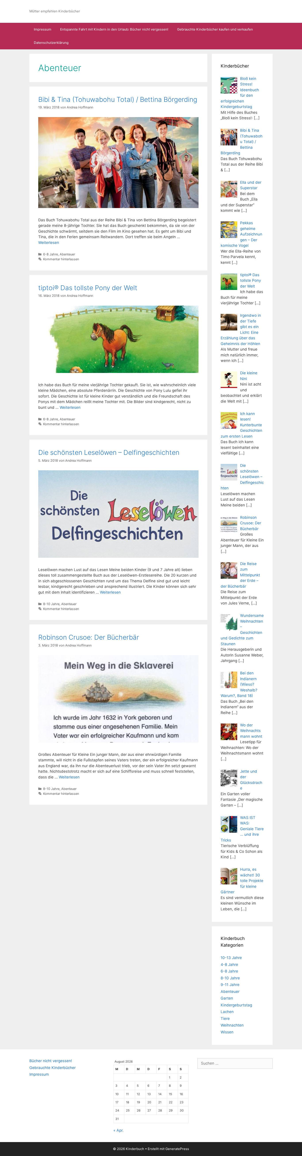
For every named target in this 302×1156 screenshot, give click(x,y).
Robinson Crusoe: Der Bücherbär (88, 637)
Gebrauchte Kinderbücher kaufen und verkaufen (215, 29)
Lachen (227, 1011)
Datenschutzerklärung (51, 43)
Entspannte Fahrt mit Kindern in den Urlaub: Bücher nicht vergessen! (114, 29)
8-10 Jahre (51, 604)
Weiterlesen (48, 242)
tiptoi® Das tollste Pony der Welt (87, 288)
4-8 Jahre (229, 964)
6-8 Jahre (50, 254)
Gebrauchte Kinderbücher (52, 1067)
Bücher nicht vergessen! (50, 1061)
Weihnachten (232, 1025)
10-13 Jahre (231, 957)
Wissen (227, 1032)
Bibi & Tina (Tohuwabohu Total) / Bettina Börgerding (117, 99)
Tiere (225, 1018)
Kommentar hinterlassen (61, 259)
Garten (227, 998)
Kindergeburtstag (236, 1005)
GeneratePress (177, 1149)
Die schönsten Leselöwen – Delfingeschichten (108, 452)
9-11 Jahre (230, 984)
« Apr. (118, 1130)
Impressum (42, 29)
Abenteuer (67, 254)
